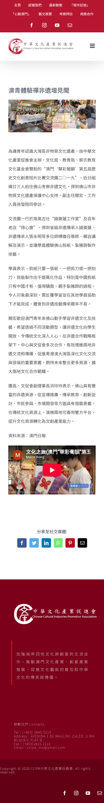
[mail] (99, 793)
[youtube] (87, 793)
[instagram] (76, 793)
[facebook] (64, 793)
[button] (12, 116)
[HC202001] (30, 102)
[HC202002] (74, 102)
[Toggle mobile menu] (93, 46)
